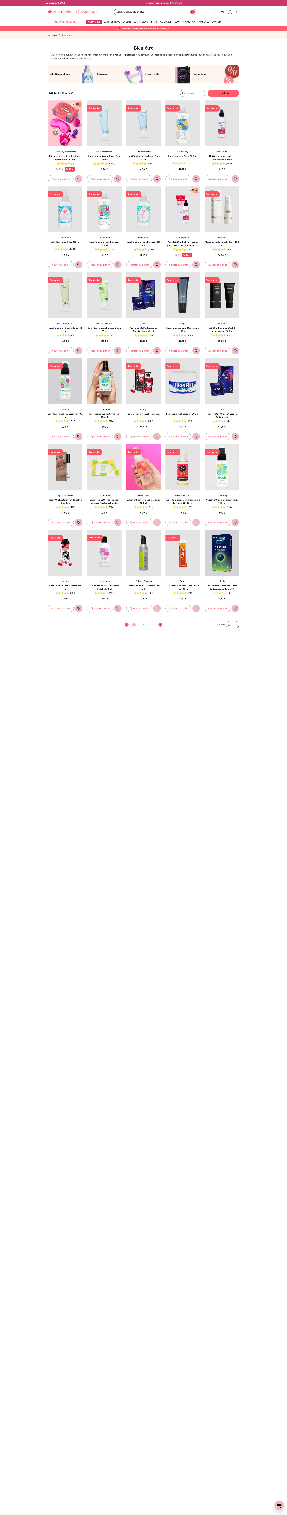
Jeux (177, 21)
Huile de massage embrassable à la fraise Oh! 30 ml (182, 501)
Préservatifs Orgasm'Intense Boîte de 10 (222, 415)
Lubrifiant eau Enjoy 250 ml (65, 242)
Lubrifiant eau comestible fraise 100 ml (143, 501)
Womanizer (93, 21)
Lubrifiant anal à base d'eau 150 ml (65, 330)
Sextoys (115, 21)
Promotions (190, 21)
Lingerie (127, 21)
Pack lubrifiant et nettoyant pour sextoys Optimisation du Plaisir (182, 244)
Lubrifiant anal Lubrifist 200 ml (182, 413)
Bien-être (147, 21)
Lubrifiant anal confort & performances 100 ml (222, 330)
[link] (222, 12)
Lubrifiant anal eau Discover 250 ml (143, 244)
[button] (215, 12)
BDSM (137, 21)
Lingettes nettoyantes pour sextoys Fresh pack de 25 (104, 501)
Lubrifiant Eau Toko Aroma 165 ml (65, 587)
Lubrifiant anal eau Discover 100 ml (65, 415)
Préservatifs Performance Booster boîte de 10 (143, 330)
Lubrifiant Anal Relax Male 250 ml (144, 587)
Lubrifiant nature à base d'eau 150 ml (104, 158)
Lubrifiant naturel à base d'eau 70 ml (104, 330)
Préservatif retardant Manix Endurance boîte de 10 (222, 587)
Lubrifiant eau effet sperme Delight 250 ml (104, 587)
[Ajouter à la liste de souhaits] (78, 179)
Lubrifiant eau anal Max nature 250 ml (182, 330)
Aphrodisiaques (164, 21)
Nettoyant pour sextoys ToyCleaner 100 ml (222, 158)
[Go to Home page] (72, 12)
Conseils (217, 21)
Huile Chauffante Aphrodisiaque (144, 413)
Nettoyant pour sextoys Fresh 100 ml (222, 501)
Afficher (221, 624)
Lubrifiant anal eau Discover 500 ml (104, 244)
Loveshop (52, 35)
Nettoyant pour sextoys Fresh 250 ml (104, 415)
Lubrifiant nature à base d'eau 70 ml (144, 158)
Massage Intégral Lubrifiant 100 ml (222, 244)
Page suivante (160, 625)
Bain (106, 21)
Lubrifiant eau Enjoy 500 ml (182, 156)
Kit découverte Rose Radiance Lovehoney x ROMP (65, 158)
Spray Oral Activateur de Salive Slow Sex (65, 501)
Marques (204, 21)
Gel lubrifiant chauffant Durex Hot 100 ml (183, 587)
